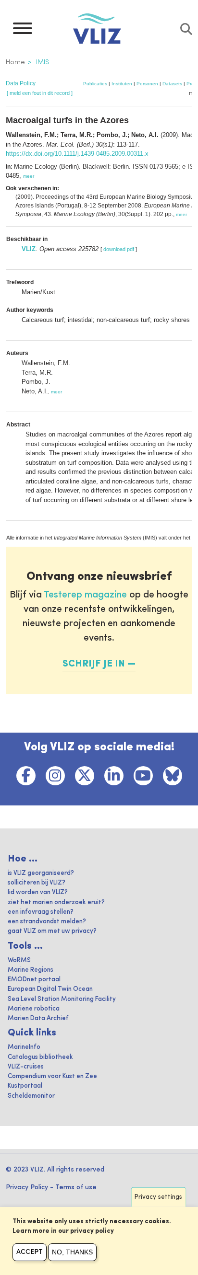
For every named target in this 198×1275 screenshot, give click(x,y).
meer (28, 176)
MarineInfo (24, 1047)
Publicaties (95, 83)
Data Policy (21, 83)
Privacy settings (158, 1197)
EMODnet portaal (34, 979)
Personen (147, 83)
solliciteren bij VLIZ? (36, 883)
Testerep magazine (85, 595)
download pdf (118, 249)
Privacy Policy (27, 1187)
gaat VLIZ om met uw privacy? (52, 931)
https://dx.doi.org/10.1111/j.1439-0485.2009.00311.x (77, 153)
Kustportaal (25, 1086)
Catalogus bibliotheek (40, 1057)
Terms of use (76, 1187)
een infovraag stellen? (41, 912)
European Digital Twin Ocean (50, 989)
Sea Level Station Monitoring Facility (62, 999)
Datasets (172, 83)
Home (15, 62)
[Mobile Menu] (22, 30)
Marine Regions (30, 970)
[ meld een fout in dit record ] (40, 93)
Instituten (121, 83)
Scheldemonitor (31, 1096)
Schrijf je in (93, 664)
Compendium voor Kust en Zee (52, 1076)
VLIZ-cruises (26, 1067)
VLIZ (29, 249)
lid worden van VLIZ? (38, 892)
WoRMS (19, 960)
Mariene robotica (34, 1009)
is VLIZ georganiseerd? (41, 873)
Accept (29, 1252)
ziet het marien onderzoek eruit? (56, 902)
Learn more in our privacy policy (63, 1231)
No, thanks (72, 1252)
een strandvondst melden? (47, 922)
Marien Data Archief (38, 1018)
